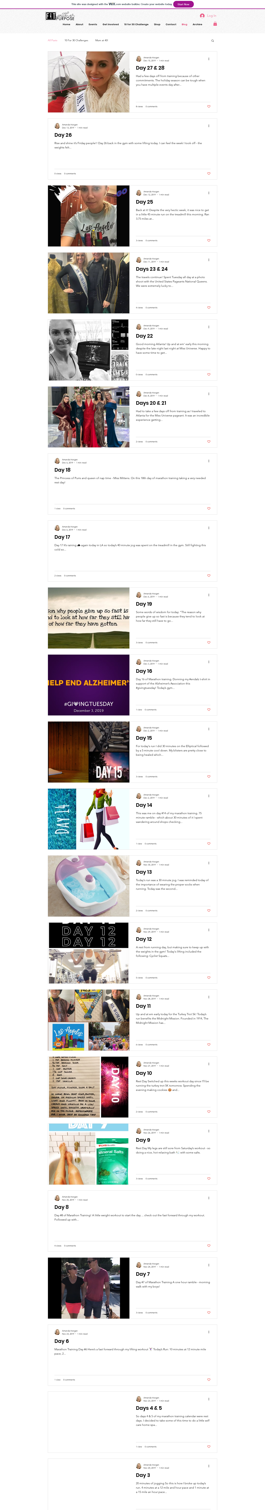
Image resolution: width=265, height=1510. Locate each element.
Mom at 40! (101, 40)
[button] (215, 23)
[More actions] (210, 59)
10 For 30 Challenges (76, 40)
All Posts (52, 40)
